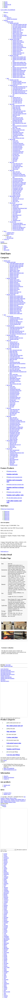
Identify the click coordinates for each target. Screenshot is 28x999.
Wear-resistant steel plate (18, 138)
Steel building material (15, 196)
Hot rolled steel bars (14, 401)
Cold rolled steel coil (17, 100)
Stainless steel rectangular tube (20, 67)
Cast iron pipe (13, 221)
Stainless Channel (15, 800)
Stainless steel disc (17, 43)
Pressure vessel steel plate (19, 129)
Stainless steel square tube (19, 74)
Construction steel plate (18, 135)
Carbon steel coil (16, 97)
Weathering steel (16, 220)
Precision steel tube (17, 186)
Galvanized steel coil (17, 89)
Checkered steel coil (17, 98)
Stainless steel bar (17, 51)
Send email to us (4, 551)
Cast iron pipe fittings (18, 223)
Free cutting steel (17, 212)
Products (6, 20)
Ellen (5, 806)
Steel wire (9, 236)
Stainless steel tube (14, 55)
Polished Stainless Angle (10, 802)
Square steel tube (17, 194)
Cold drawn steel (17, 209)
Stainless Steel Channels (18, 42)
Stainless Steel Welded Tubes (17, 799)
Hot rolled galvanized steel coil (20, 90)
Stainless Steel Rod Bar (6, 677)
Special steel (12, 202)
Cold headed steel (17, 211)
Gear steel (15, 213)
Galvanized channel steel (18, 144)
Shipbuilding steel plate (18, 132)
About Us (6, 16)
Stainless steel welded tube (19, 77)
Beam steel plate (16, 106)
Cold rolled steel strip (18, 163)
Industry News (10, 234)
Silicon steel (15, 169)
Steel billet (15, 159)
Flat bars (15, 116)
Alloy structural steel (17, 204)
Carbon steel (15, 207)
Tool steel (15, 219)
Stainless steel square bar (18, 52)
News (5, 231)
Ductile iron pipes (17, 225)
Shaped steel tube (17, 192)
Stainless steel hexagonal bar (19, 47)
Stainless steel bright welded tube (17, 298)
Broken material (13, 442)
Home (5, 15)
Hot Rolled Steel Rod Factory (8, 674)
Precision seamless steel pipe (19, 82)
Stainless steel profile (14, 39)
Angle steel (15, 140)
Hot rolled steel (16, 155)
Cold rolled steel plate (18, 112)
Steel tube (12, 170)
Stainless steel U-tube (18, 75)
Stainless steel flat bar (18, 44)
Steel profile (12, 139)
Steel (8, 78)
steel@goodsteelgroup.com (10, 769)
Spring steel (15, 217)
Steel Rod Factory (5, 681)
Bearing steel (16, 205)
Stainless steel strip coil (18, 29)
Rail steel (15, 161)
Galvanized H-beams (17, 147)
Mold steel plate (16, 115)
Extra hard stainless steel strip (19, 25)
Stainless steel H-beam (18, 46)
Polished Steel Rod (5, 675)
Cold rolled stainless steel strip (20, 24)
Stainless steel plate (14, 23)
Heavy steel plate (17, 128)
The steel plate (10, 238)
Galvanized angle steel (18, 143)
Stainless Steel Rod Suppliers (7, 678)
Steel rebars (15, 200)
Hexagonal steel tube (17, 181)
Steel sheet (15, 136)
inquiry (5, 760)
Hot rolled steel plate (17, 121)
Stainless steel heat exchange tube (17, 302)
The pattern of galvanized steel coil (18, 333)
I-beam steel (15, 157)
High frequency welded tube (19, 182)
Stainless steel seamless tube (19, 58)
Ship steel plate (16, 131)
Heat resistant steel (17, 215)
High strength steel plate (15, 370)
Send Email (3, 805)
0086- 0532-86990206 (9, 768)
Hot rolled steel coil (17, 101)
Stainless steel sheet (17, 36)
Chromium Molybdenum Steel (20, 208)
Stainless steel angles (17, 40)
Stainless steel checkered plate (20, 35)
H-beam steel (16, 154)
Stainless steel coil (17, 31)
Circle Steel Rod (4, 669)
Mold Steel (15, 216)
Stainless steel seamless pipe (19, 56)
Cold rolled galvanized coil (19, 88)
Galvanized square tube (18, 179)
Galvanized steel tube (18, 178)
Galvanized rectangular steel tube (17, 421)
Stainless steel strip (17, 28)
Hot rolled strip (16, 167)
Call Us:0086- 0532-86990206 (8, 9)
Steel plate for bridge (17, 134)
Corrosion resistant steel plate (19, 113)
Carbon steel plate (17, 109)
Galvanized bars (16, 150)
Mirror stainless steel (17, 33)
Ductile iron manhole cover (19, 227)
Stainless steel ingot (17, 48)
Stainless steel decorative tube (20, 63)
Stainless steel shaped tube (19, 71)
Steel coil (12, 96)
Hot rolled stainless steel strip (19, 27)
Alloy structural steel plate (19, 105)
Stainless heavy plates (18, 32)
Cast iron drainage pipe (18, 230)
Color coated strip (17, 165)
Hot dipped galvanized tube (19, 184)
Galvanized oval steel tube (19, 174)
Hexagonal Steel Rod (6, 670)
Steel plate (12, 104)
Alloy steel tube (16, 171)
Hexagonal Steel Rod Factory (8, 671)
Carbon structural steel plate (19, 111)
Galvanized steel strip (18, 166)
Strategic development (12, 19)
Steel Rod (3, 679)
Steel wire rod (16, 197)
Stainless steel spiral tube (18, 73)
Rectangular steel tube (18, 188)
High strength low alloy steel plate (18, 367)
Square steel (15, 158)
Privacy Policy (13, 798)
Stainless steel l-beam (18, 50)
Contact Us (6, 239)
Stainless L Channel (5, 799)
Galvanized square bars (18, 151)
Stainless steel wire (17, 54)
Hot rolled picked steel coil (19, 92)
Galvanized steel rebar (18, 152)
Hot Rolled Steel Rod (6, 673)
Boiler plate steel (16, 108)
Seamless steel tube (14, 79)
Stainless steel (10, 21)
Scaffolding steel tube (18, 189)
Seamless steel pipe (17, 81)
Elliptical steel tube (17, 173)
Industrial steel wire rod (18, 198)
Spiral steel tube (16, 193)
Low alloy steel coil (17, 102)
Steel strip (12, 162)
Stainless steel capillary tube (19, 62)
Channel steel (16, 142)
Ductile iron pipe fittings (18, 228)
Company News (10, 232)
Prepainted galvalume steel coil (20, 86)
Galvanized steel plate (18, 117)
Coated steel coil (13, 85)
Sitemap (7, 798)
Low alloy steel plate (14, 369)
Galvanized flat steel (17, 146)
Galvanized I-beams (17, 148)
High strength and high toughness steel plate (18, 119)
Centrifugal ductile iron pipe (19, 224)
